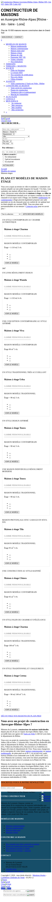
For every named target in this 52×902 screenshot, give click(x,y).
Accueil (4, 169)
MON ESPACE (7, 37)
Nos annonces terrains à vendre (18, 848)
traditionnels (43, 198)
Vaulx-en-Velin (29, 734)
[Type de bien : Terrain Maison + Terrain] (9, 132)
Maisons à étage (12, 832)
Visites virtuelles (17, 59)
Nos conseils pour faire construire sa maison (22, 844)
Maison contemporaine (19, 49)
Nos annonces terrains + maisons (18, 851)
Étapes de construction (19, 90)
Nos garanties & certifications (22, 75)
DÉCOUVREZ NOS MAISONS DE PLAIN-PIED (21, 716)
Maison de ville (16, 55)
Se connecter (16, 103)
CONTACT (18, 37)
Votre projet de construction (21, 88)
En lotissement (10, 157)
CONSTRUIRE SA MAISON (17, 86)
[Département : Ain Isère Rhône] (8, 134)
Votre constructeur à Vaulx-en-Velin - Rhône (28, 84)
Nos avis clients (17, 77)
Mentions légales (39, 875)
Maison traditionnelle (19, 46)
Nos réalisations (17, 62)
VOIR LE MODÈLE (12, 263)
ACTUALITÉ (11, 97)
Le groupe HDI (16, 73)
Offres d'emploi (16, 79)
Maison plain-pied (17, 51)
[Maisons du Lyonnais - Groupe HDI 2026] (4, 880)
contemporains (6, 200)
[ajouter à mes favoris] (10, 259)
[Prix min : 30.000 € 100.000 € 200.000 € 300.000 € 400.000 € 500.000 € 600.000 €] (7, 141)
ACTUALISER (8, 165)
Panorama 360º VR (18, 57)
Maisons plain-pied (13, 830)
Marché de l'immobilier (19, 94)
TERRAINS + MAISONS (16, 66)
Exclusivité (9, 162)
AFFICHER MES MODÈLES (32, 214)
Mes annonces (16, 105)
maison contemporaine (34, 751)
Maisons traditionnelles (14, 828)
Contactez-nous (31, 206)
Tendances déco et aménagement (23, 92)
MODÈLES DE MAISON (16, 44)
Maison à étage (16, 53)
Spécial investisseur (12, 159)
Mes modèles (16, 108)
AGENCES (10, 81)
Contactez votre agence (15, 871)
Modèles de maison (8, 171)
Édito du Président (18, 70)
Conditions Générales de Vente (13, 877)
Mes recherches (17, 110)
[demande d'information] (10, 254)
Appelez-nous (11, 869)
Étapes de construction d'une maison (19, 846)
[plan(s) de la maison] (10, 307)
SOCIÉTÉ (10, 68)
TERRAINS (10, 64)
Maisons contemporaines (15, 826)
